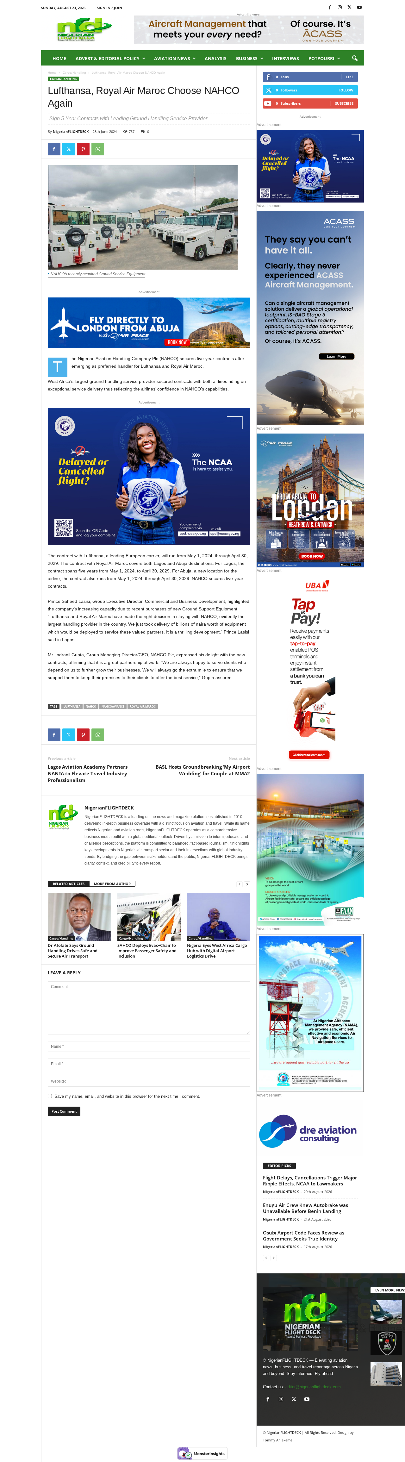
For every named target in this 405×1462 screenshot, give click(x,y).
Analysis (216, 58)
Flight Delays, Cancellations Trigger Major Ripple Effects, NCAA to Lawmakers (310, 1180)
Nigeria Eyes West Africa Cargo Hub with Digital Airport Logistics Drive (217, 950)
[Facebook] (330, 7)
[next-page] (247, 884)
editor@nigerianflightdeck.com (313, 1386)
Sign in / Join (109, 7)
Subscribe (344, 103)
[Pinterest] (83, 149)
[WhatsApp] (97, 149)
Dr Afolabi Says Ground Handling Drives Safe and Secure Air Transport (72, 950)
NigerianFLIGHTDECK (71, 131)
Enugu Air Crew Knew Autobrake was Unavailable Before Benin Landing (305, 1208)
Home (59, 58)
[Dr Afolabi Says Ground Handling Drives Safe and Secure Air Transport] (79, 917)
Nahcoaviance (113, 706)
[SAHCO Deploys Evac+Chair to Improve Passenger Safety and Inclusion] (149, 917)
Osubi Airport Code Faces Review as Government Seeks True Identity (303, 1235)
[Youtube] (359, 7)
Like (349, 76)
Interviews (285, 58)
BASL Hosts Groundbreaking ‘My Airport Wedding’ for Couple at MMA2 (203, 770)
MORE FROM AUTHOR (112, 883)
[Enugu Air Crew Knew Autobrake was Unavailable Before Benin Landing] (386, 1312)
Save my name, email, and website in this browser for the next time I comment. (127, 1096)
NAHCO (91, 706)
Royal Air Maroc (143, 706)
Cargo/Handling (74, 72)
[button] (355, 59)
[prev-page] (239, 884)
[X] (349, 7)
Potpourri (321, 58)
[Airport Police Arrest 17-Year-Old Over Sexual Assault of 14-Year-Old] (386, 1343)
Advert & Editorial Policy (108, 58)
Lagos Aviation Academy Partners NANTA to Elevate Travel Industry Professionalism (88, 773)
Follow (346, 90)
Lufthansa (72, 706)
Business (247, 58)
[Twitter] (68, 149)
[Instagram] (340, 7)
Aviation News (172, 58)
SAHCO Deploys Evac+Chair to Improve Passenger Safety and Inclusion (147, 950)
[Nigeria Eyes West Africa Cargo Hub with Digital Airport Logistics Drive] (218, 917)
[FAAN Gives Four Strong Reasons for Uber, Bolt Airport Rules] (386, 1374)
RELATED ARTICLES (68, 883)
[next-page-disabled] (274, 1257)
